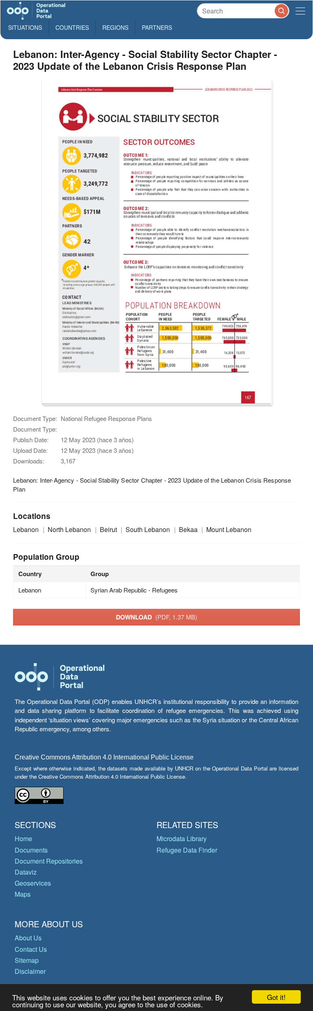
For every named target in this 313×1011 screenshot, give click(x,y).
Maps (23, 894)
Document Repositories (49, 861)
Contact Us (31, 949)
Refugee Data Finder (186, 850)
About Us (28, 937)
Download (156, 616)
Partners (157, 27)
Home (23, 838)
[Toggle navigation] (300, 11)
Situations (25, 27)
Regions (115, 27)
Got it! (276, 997)
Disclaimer (30, 971)
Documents (31, 850)
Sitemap (27, 960)
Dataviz (26, 872)
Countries (72, 27)
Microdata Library (181, 838)
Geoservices (33, 883)
